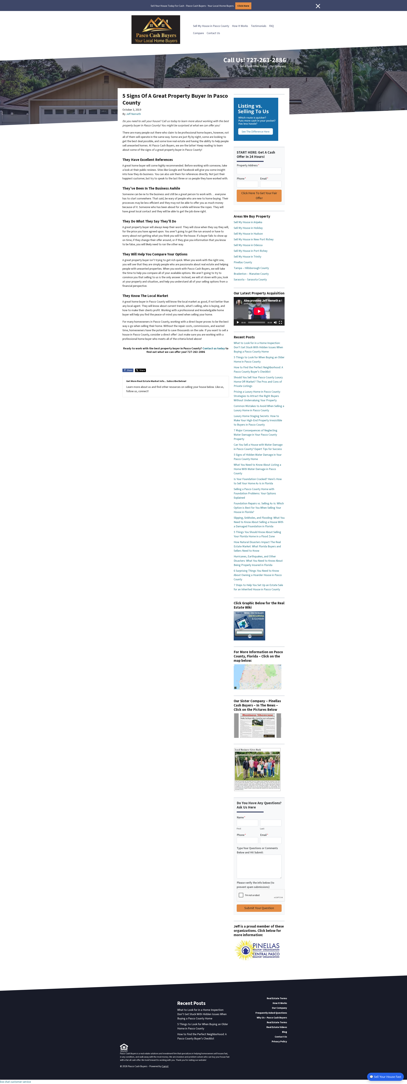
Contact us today (214, 348)
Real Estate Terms (277, 998)
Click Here (243, 6)
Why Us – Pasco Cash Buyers (272, 1017)
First (239, 828)
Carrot (165, 1066)
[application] (259, 311)
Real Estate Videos (276, 1027)
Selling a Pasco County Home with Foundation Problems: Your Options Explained (255, 493)
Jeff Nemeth (133, 114)
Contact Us (213, 33)
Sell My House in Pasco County (211, 26)
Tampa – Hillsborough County (251, 268)
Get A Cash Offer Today (253, 66)
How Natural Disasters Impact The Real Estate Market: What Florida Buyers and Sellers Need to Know (257, 546)
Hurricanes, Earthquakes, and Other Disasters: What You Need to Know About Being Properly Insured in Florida (258, 560)
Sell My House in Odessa (248, 245)
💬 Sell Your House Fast (385, 1077)
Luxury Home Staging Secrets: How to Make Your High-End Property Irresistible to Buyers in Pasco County (258, 420)
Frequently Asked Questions (271, 1013)
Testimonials (258, 26)
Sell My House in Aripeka (248, 222)
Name (241, 817)
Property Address (248, 165)
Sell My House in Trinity (247, 257)
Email (264, 179)
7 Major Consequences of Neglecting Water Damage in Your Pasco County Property (255, 434)
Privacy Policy (279, 1041)
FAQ (271, 26)
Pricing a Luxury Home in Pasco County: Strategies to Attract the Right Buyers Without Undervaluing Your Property (257, 396)
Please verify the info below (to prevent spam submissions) (255, 885)
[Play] (237, 322)
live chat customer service (15, 1082)
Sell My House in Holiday (248, 228)
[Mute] (275, 322)
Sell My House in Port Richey (250, 251)
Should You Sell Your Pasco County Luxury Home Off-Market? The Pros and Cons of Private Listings (258, 381)
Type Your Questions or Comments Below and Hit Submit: (257, 850)
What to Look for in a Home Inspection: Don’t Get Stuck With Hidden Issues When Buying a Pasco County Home (258, 347)
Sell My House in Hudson (248, 234)
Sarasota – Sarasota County (250, 280)
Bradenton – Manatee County (251, 274)
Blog (284, 1032)
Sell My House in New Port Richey (253, 239)
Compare (198, 33)
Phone (241, 179)
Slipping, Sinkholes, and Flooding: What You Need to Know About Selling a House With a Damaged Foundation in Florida (259, 522)
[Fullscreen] (280, 322)
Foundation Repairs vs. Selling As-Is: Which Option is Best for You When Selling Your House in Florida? (259, 507)
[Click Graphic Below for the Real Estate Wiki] (249, 626)
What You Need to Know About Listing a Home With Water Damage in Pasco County (257, 469)
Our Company (278, 66)
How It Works (240, 26)
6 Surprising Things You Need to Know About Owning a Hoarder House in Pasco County (258, 575)
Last (262, 828)
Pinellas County (243, 262)
